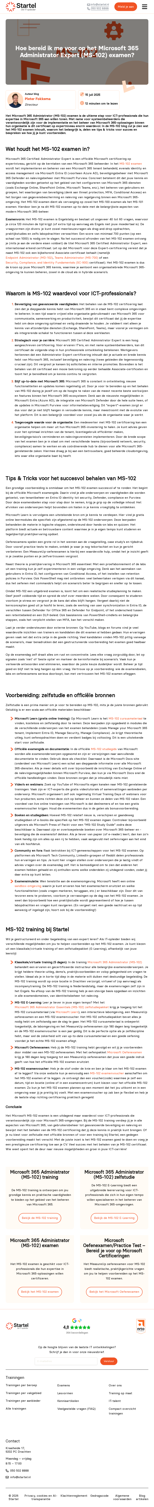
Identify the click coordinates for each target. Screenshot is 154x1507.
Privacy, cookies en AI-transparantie (40, 1497)
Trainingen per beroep (21, 1385)
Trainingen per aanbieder (23, 1400)
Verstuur (109, 1361)
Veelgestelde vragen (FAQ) (76, 1408)
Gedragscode (99, 1495)
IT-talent (115, 1400)
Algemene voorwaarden (122, 1497)
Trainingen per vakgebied (23, 1393)
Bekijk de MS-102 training (40, 1217)
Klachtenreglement (73, 1495)
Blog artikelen (142, 1497)
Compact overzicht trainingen (122, 1411)
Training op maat (120, 1393)
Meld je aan (126, 6)
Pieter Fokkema (38, 99)
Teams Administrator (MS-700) (76, 257)
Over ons (115, 1385)
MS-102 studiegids (104, 749)
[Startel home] (21, 6)
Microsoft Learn (67, 1012)
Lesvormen (65, 1393)
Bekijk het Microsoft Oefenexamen (114, 1291)
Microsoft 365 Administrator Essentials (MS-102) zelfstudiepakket (62, 1007)
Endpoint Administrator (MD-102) (29, 257)
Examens (63, 1385)
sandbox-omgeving (28, 886)
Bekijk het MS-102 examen (40, 1291)
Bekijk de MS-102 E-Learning (114, 1217)
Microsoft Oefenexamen (124, 1052)
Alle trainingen (16, 1408)
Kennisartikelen (68, 1400)
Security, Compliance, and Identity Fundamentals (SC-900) (47, 262)
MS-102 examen (130, 163)
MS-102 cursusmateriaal (125, 718)
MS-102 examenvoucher (107, 1073)
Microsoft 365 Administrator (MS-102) (115, 962)
